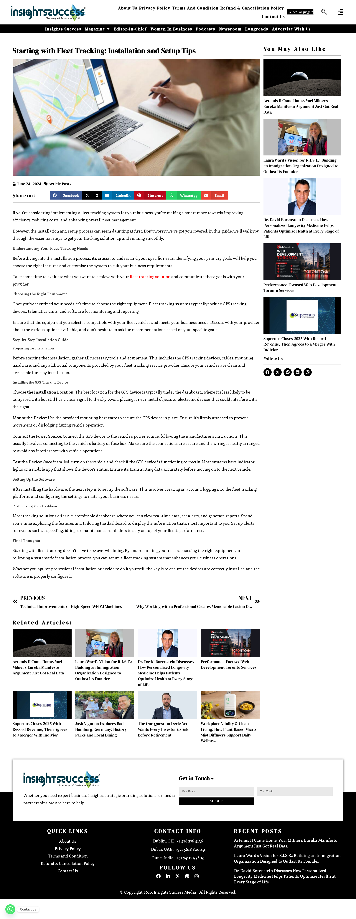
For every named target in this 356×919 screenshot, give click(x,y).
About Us (128, 8)
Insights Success (63, 29)
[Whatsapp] (10, 909)
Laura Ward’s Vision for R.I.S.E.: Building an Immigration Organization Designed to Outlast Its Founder (103, 670)
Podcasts (205, 29)
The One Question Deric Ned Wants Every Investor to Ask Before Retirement (163, 729)
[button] (323, 12)
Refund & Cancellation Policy (252, 8)
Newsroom (230, 29)
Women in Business (171, 29)
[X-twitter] (277, 372)
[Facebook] (267, 372)
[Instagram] (308, 372)
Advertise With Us (291, 29)
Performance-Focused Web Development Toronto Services (228, 664)
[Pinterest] (288, 372)
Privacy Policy (154, 8)
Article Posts (60, 184)
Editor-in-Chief (130, 29)
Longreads (256, 29)
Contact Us (273, 16)
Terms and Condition (195, 8)
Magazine (95, 29)
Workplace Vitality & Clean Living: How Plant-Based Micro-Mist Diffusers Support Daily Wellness (229, 732)
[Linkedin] (298, 372)
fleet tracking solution (150, 276)
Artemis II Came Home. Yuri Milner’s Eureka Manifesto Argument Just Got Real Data (38, 667)
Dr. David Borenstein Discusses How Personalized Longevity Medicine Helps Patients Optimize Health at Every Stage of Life (166, 673)
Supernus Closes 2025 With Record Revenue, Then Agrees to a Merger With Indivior (40, 729)
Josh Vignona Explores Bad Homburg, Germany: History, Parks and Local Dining (101, 729)
